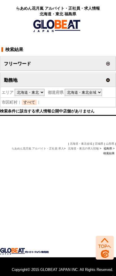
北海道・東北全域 (81, 143)
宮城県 (99, 143)
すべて (29, 102)
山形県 (110, 143)
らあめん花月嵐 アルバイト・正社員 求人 (38, 148)
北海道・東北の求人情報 (84, 148)
